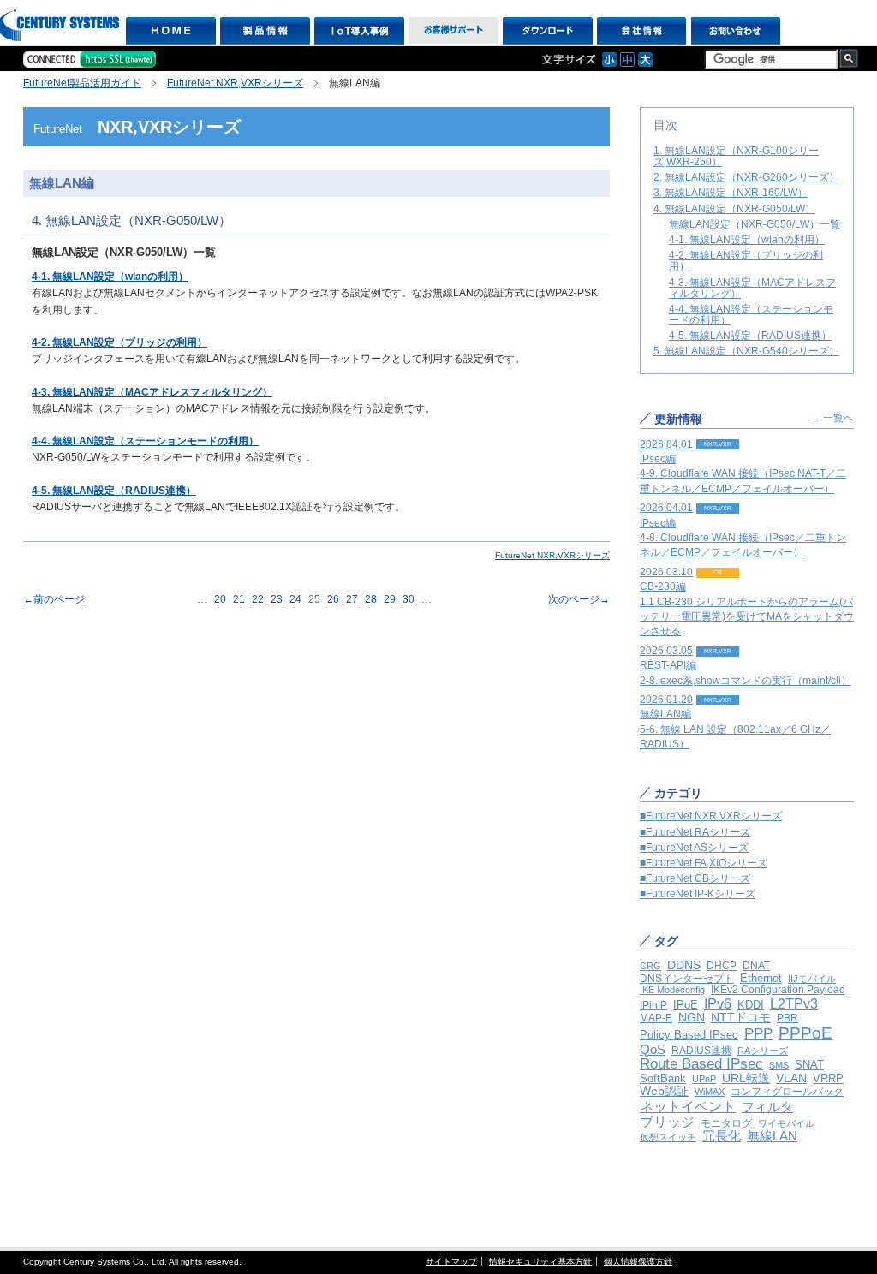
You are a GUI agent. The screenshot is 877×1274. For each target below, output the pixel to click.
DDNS (684, 965)
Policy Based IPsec (689, 1034)
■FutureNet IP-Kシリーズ (697, 894)
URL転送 (746, 1078)
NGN (691, 1017)
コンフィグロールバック (787, 1092)
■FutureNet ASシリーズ (694, 848)
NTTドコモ (741, 1017)
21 (239, 599)
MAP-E (656, 1018)
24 (295, 599)
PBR (787, 1017)
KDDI (750, 1004)
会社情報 (642, 31)
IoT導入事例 (359, 31)
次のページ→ (579, 599)
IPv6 (717, 1003)
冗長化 (721, 1135)
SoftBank (663, 1078)
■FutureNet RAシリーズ (695, 832)
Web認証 (664, 1091)
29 (390, 599)
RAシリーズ (762, 1050)
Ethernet (761, 978)
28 (371, 599)
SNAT (809, 1064)
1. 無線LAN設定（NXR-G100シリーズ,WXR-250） (736, 156)
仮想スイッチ (668, 1137)
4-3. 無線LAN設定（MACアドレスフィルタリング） (152, 392)
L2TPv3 (794, 1004)
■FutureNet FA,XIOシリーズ (703, 863)
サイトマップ (451, 1261)
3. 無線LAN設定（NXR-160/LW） (730, 193)
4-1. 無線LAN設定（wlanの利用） (110, 277)
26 (333, 599)
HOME (171, 31)
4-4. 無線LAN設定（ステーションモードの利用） (145, 441)
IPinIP (653, 1005)
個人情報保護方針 (638, 1261)
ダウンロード (548, 31)
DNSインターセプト (687, 978)
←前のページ (54, 599)
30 (409, 599)
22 (258, 599)
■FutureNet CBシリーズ (695, 878)
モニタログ (726, 1122)
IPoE (685, 1004)
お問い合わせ (736, 31)
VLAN (791, 1078)
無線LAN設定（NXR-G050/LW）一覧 (754, 224)
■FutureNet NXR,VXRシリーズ (711, 816)
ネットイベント (688, 1106)
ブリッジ (667, 1122)
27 (352, 599)
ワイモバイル (786, 1123)
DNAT (756, 966)
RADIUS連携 (701, 1051)
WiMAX (710, 1091)
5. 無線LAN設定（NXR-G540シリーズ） (746, 351)
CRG (650, 966)
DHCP (722, 966)
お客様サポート (453, 31)
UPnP (704, 1079)
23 (277, 599)
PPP (758, 1034)
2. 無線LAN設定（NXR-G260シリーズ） (746, 177)
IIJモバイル (812, 978)
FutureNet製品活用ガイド (82, 83)
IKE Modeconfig (672, 990)
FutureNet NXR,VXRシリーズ (235, 83)
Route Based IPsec (701, 1064)
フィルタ (767, 1106)
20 (220, 599)
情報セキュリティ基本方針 (540, 1261)
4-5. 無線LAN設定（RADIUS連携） (114, 491)
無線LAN (772, 1135)
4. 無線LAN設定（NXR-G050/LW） (734, 209)
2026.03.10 (747, 602)
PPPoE (805, 1033)
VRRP (828, 1078)
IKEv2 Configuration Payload (778, 990)
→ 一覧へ (832, 418)
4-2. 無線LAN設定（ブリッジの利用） (119, 342)
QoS (652, 1049)
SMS (779, 1065)
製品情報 (265, 31)
